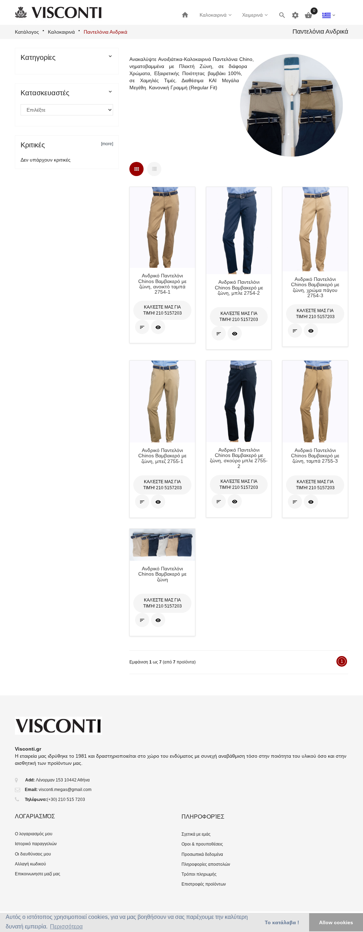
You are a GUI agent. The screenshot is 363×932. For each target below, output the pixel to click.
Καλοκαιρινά (61, 32)
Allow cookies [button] (336, 922)
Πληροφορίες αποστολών (206, 864)
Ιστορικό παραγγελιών (36, 843)
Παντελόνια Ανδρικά (105, 32)
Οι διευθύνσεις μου (33, 854)
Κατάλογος (27, 32)
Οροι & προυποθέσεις (202, 844)
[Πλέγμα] (136, 169)
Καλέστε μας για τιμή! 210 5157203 (162, 310)
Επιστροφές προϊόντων (204, 884)
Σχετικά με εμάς (196, 834)
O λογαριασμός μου (33, 833)
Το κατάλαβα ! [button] (282, 922)
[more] (107, 143)
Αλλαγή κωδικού (30, 864)
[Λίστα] (154, 169)
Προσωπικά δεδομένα (202, 854)
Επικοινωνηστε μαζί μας (37, 873)
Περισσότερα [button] (66, 926)
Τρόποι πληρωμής (199, 874)
